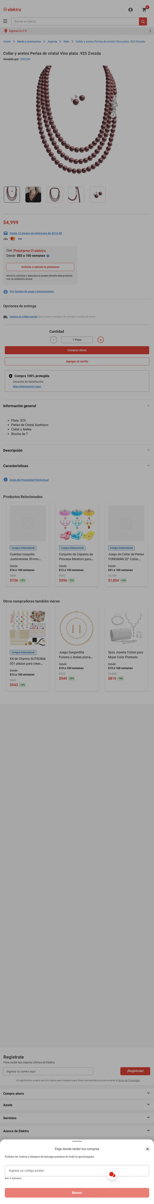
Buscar (77, 1193)
